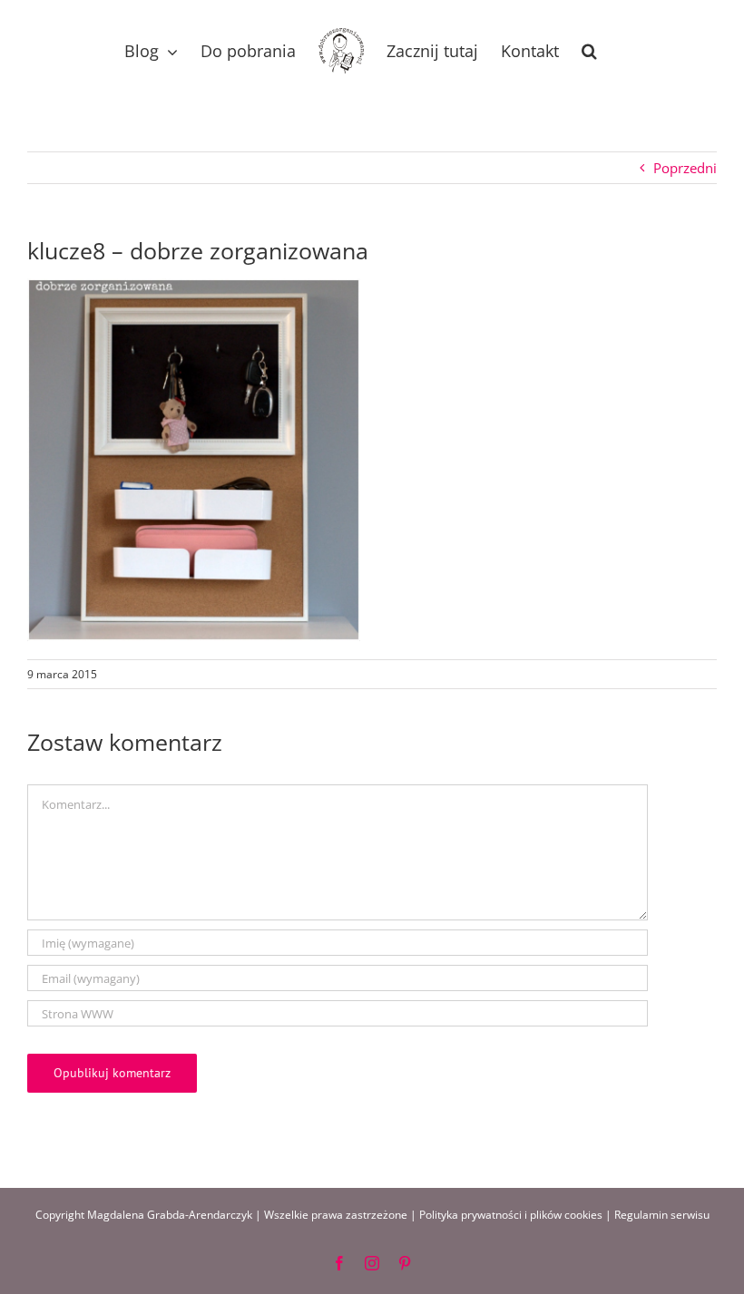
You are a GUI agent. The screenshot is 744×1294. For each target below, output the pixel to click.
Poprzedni (685, 168)
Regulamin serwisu (662, 1214)
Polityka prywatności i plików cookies (510, 1214)
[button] (589, 51)
